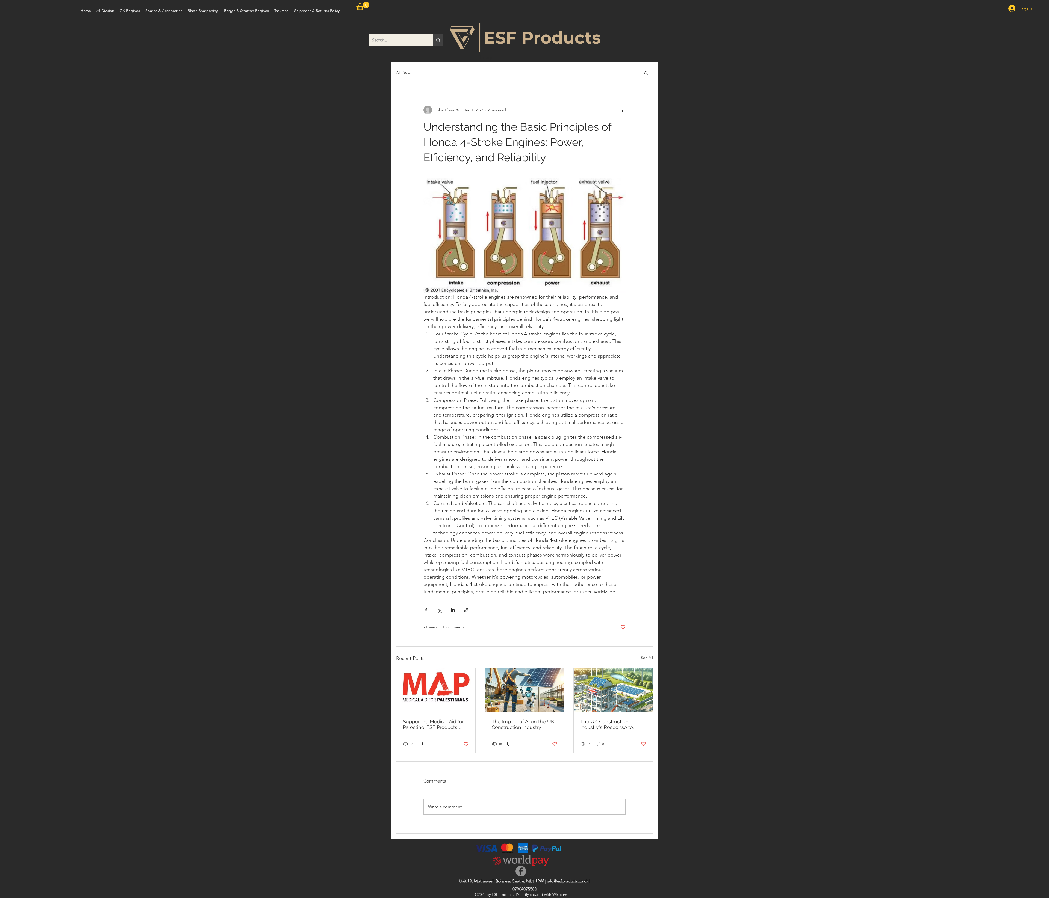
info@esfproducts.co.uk (567, 881)
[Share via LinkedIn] (452, 610)
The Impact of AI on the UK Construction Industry (523, 724)
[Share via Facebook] (426, 610)
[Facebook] (520, 871)
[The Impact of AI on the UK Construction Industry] (524, 690)
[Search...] (438, 40)
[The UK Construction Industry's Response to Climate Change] (613, 690)
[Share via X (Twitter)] (439, 610)
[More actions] (622, 110)
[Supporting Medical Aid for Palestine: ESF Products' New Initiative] (435, 690)
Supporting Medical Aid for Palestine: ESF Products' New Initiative (433, 724)
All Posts (403, 72)
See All (647, 657)
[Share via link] (466, 610)
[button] (362, 6)
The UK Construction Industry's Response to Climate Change (606, 724)
